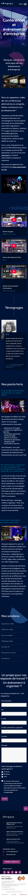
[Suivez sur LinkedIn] (8, 872)
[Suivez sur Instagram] (20, 872)
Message (4, 745)
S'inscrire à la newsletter (12, 862)
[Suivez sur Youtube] (16, 872)
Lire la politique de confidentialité (8, 889)
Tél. (2, 710)
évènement (5, 155)
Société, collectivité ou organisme (12, 727)
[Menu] (25, 4)
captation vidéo (17, 98)
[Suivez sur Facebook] (12, 872)
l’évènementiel (6, 455)
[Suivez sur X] (4, 872)
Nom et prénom (6, 701)
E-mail (3, 718)
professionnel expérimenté (11, 452)
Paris (5, 776)
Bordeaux (7, 774)
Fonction (4, 736)
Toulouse (6, 772)
